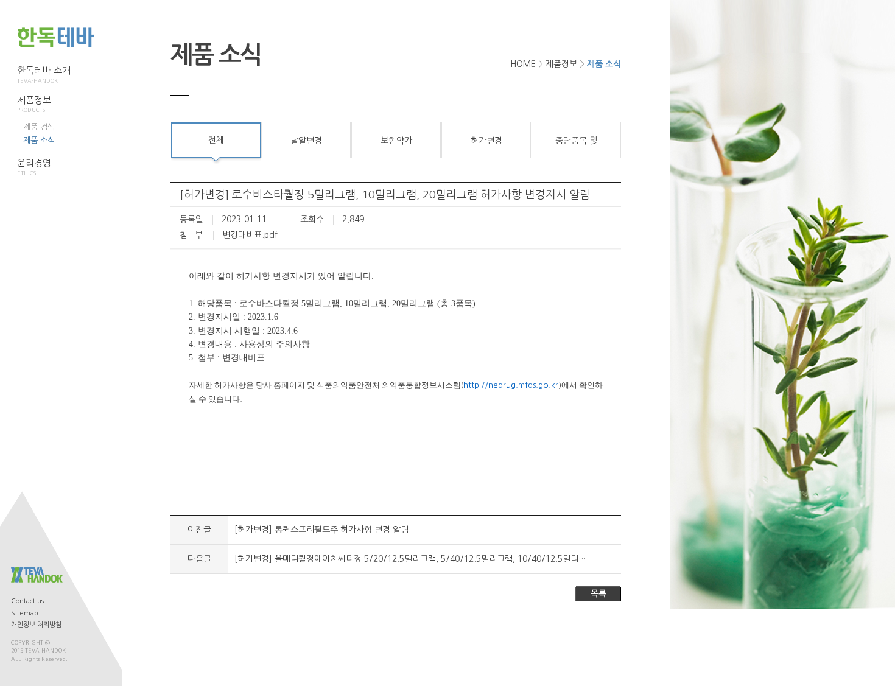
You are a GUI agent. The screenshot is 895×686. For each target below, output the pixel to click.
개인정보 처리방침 (36, 624)
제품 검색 (39, 127)
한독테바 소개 (44, 74)
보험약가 (396, 140)
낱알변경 (306, 140)
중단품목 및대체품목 (576, 147)
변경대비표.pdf (250, 235)
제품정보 (34, 104)
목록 (598, 593)
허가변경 (486, 140)
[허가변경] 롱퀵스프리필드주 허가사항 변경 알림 (321, 529)
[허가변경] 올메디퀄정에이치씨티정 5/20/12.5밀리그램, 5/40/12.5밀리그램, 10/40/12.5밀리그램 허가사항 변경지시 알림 (457, 559)
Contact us (27, 601)
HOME (523, 64)
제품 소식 (39, 140)
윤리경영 (34, 167)
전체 (216, 140)
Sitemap (24, 613)
